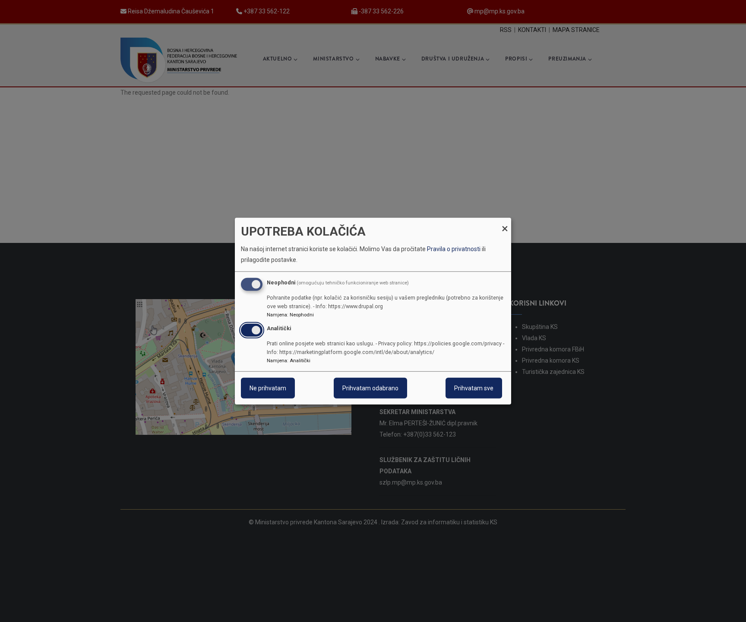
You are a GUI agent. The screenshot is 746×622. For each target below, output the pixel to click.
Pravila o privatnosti (453, 249)
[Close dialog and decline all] (504, 222)
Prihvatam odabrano (370, 388)
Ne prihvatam (268, 388)
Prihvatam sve (473, 388)
